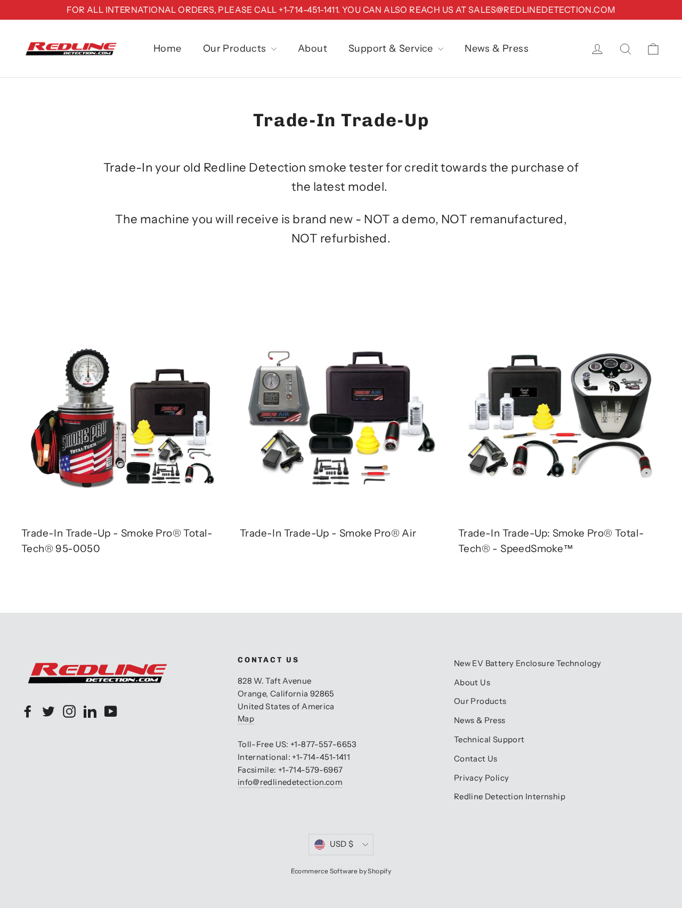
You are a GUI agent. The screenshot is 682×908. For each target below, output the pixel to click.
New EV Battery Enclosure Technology (528, 663)
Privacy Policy (481, 778)
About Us (472, 682)
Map (246, 719)
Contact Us (476, 759)
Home (167, 48)
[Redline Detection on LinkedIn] (90, 711)
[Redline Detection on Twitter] (48, 711)
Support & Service (391, 48)
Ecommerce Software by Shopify (341, 871)
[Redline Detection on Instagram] (69, 711)
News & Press (497, 48)
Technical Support (489, 739)
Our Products (236, 48)
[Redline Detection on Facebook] (27, 711)
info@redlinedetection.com (290, 782)
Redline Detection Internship (509, 796)
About (312, 48)
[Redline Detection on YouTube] (110, 711)
